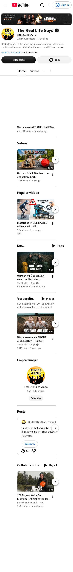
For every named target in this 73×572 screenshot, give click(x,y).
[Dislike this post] (34, 451)
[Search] (42, 5)
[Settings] (49, 5)
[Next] (55, 159)
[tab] (22, 71)
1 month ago (54, 422)
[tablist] (36, 71)
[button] (50, 71)
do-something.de (12, 52)
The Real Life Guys (26, 283)
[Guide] (5, 5)
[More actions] (52, 174)
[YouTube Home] (20, 5)
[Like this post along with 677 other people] (23, 451)
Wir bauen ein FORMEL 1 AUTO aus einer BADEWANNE (36, 127)
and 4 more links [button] (30, 52)
